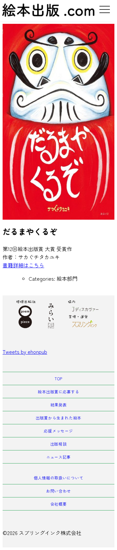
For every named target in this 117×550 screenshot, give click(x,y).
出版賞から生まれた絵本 (58, 417)
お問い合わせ (58, 491)
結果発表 (58, 404)
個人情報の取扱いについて (59, 477)
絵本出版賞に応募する (58, 391)
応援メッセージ (58, 430)
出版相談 (58, 444)
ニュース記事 (58, 457)
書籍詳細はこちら (23, 265)
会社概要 (58, 504)
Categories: (43, 278)
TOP (58, 378)
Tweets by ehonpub (25, 351)
